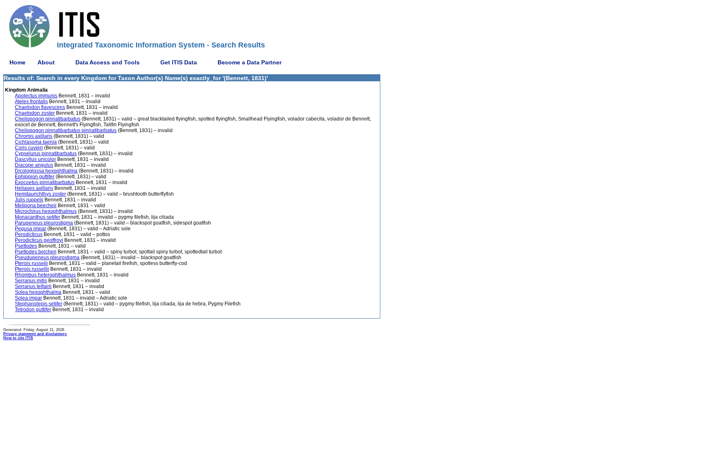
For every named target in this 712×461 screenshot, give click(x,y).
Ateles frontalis (31, 101)
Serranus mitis (31, 281)
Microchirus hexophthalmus (46, 211)
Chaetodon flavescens (40, 107)
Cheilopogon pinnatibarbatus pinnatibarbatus (66, 130)
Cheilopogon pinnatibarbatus (47, 119)
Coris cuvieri (29, 148)
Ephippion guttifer (34, 177)
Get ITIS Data (178, 62)
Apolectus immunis (36, 96)
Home (17, 62)
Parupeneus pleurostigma (44, 223)
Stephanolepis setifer (38, 304)
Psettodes (26, 246)
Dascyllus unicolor (35, 159)
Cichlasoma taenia (36, 142)
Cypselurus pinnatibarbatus (46, 153)
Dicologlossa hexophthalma (46, 171)
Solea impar (28, 298)
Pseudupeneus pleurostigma (47, 257)
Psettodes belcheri (35, 252)
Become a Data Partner (249, 62)
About (46, 62)
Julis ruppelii (29, 200)
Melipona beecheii (35, 205)
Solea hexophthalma (38, 292)
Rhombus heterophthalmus (45, 275)
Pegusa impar (30, 229)
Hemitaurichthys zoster (40, 194)
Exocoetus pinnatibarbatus (45, 182)
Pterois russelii (31, 263)
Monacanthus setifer (37, 217)
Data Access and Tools (107, 62)
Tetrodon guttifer (33, 309)
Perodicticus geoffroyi (39, 240)
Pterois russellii (32, 269)
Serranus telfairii (33, 286)
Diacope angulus (34, 165)
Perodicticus (28, 234)
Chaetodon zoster (35, 113)
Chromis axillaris (33, 136)
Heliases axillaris (34, 188)
